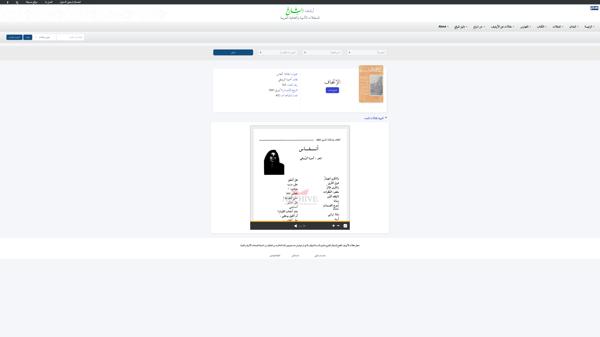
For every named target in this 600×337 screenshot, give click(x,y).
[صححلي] (320, 256)
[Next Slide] (295, 224)
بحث (28, 37)
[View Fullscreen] (345, 226)
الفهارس (524, 26)
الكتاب (540, 26)
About (442, 26)
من (300, 226)
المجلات (557, 26)
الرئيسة (588, 26)
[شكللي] (295, 256)
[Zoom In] (333, 226)
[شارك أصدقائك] (8, 2)
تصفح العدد (332, 90)
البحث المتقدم (14, 37)
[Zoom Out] (338, 226)
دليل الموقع (460, 26)
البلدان (573, 26)
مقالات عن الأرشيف (501, 26)
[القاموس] (275, 256)
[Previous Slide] (304, 224)
